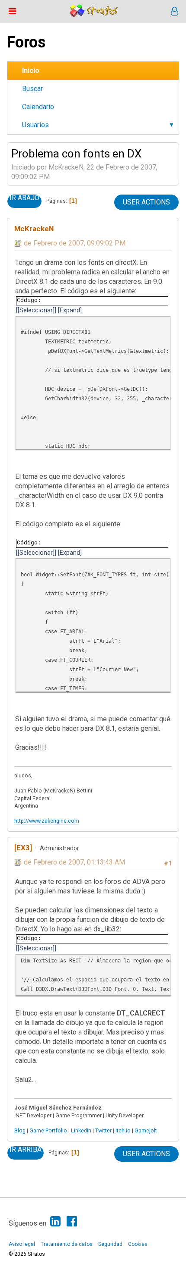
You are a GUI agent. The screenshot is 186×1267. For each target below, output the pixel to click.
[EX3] (23, 847)
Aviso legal (22, 1244)
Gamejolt (146, 1130)
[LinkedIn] (55, 1221)
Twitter (103, 1130)
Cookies (138, 1244)
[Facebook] (71, 1221)
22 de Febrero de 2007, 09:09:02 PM (69, 243)
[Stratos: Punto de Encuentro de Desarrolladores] (94, 15)
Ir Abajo (24, 198)
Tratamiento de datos (67, 1244)
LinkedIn (81, 1130)
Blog (20, 1130)
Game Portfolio (48, 1130)
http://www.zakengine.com (46, 820)
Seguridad (110, 1244)
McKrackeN (34, 228)
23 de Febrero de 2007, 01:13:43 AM (69, 862)
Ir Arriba (26, 1150)
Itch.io (123, 1130)
